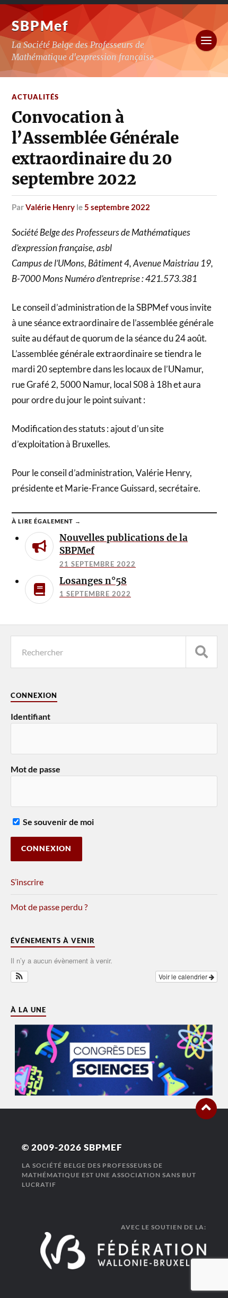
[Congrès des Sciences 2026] (114, 1093)
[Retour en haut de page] (206, 1108)
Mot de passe (35, 769)
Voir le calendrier (184, 976)
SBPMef (40, 26)
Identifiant (30, 716)
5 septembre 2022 (117, 207)
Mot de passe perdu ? (49, 907)
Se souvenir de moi (57, 822)
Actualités (35, 97)
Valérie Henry (50, 207)
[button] (19, 976)
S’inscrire (27, 882)
